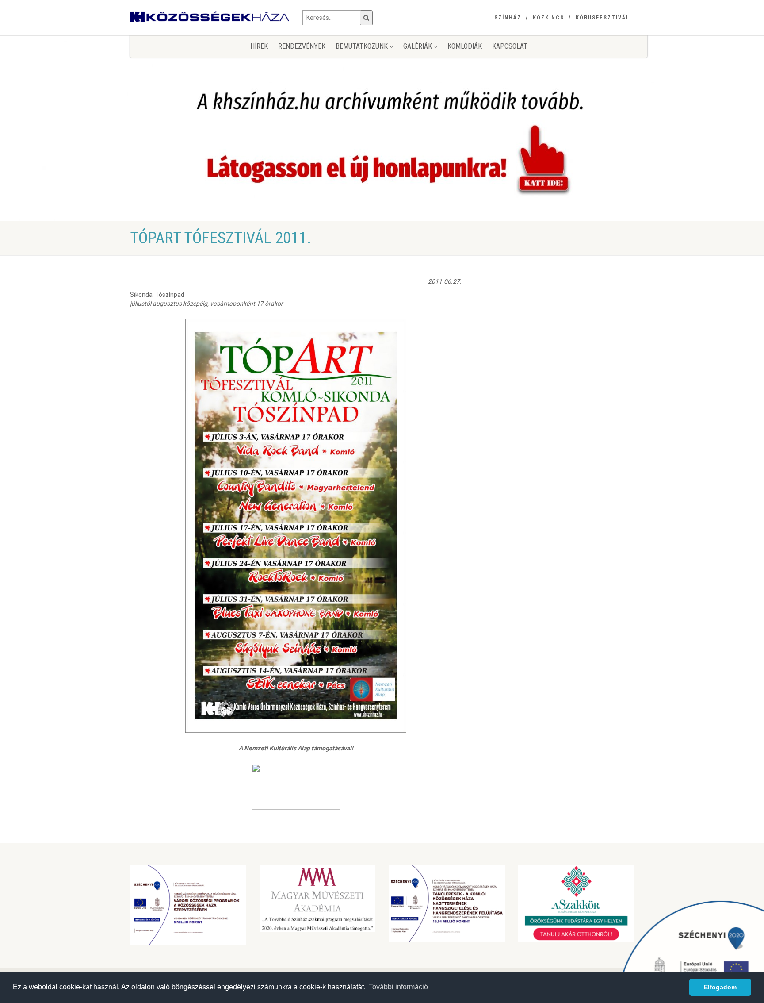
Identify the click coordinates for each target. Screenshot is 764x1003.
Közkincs (548, 18)
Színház (507, 18)
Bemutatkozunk (363, 46)
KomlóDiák (464, 46)
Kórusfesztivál (603, 18)
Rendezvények (301, 46)
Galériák (418, 46)
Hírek (259, 46)
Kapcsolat (509, 46)
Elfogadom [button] (720, 987)
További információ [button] (398, 987)
